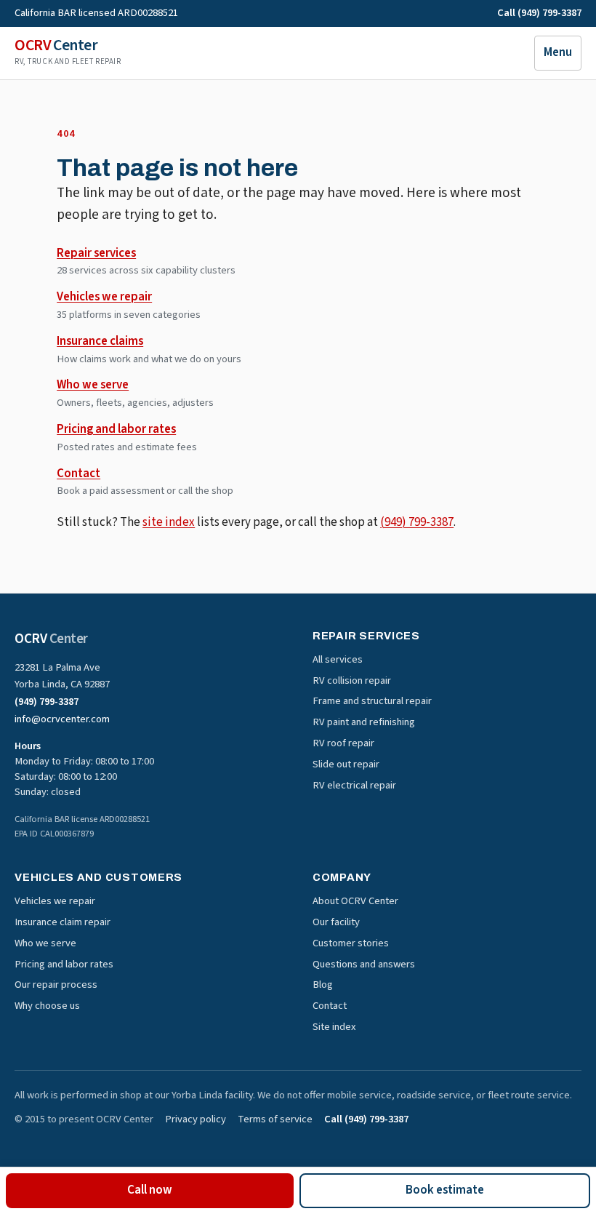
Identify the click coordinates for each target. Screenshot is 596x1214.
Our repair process (56, 984)
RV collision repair (352, 680)
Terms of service (275, 1119)
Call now (149, 1190)
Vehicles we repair (104, 297)
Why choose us (47, 1005)
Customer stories (351, 943)
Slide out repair (346, 764)
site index (168, 522)
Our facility (336, 922)
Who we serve (93, 385)
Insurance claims (100, 341)
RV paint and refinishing (364, 722)
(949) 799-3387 (417, 522)
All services (338, 659)
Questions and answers (364, 964)
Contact (78, 473)
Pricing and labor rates (116, 429)
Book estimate (445, 1190)
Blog (323, 984)
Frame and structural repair (372, 700)
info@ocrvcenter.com (62, 719)
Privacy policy (195, 1119)
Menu (558, 52)
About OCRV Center (355, 900)
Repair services (96, 253)
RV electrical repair (354, 785)
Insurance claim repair (62, 922)
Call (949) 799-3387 (539, 13)
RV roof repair (343, 743)
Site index (334, 1026)
